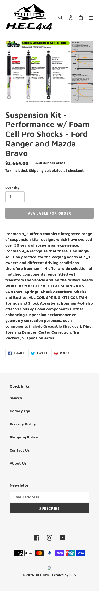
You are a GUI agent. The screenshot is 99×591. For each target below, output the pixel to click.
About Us (18, 463)
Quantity (12, 188)
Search (16, 398)
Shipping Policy (24, 437)
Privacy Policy (23, 424)
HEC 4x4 (42, 575)
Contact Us (20, 450)
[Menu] (91, 17)
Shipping (36, 170)
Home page (20, 411)
